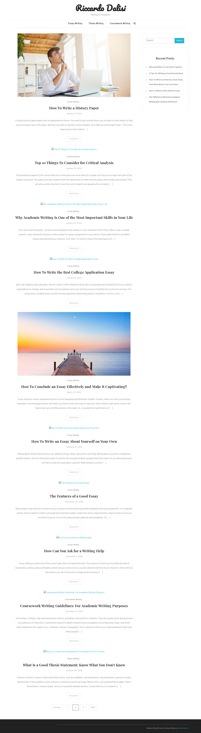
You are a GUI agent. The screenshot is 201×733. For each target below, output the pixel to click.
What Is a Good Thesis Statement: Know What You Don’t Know (74, 664)
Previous (57, 707)
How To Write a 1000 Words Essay (164, 91)
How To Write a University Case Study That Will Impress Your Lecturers (166, 82)
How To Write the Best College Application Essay (74, 272)
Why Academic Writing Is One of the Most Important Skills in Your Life (74, 217)
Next (93, 707)
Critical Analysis (73, 157)
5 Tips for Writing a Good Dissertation (166, 73)
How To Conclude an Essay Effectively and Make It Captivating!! (74, 386)
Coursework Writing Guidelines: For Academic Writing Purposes (74, 605)
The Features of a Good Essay (74, 496)
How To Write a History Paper (74, 108)
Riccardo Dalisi (100, 8)
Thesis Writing (96, 23)
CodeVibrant (183, 728)
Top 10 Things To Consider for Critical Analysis (74, 162)
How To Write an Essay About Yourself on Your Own (74, 441)
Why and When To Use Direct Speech (165, 67)
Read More (74, 139)
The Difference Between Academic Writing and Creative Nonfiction (164, 99)
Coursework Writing (120, 23)
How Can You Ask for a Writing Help (74, 550)
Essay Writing (75, 23)
